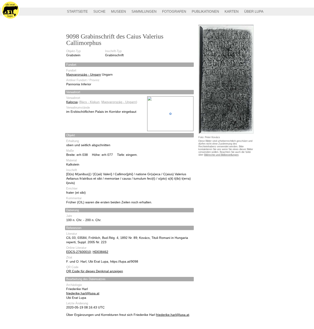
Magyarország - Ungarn (83, 74)
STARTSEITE (77, 11)
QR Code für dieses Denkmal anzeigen (94, 271)
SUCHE (99, 11)
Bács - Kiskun (90, 102)
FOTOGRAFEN (174, 11)
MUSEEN (118, 11)
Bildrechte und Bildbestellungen (221, 154)
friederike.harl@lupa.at (82, 293)
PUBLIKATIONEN (205, 11)
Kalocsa (72, 102)
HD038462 (100, 252)
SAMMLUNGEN (144, 11)
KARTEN (232, 11)
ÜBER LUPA (253, 11)
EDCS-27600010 (78, 252)
